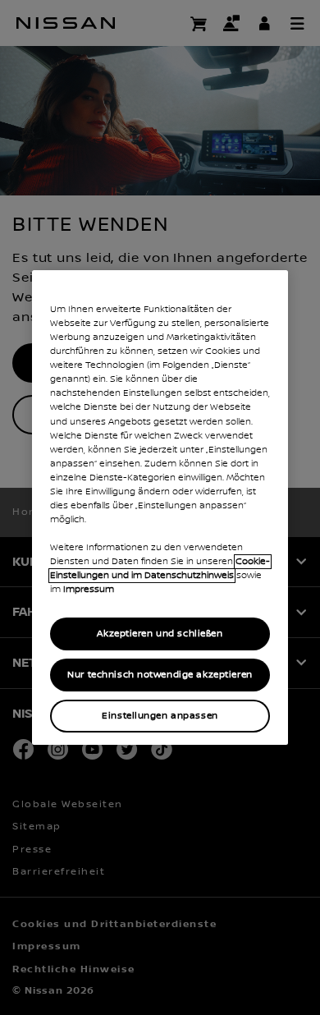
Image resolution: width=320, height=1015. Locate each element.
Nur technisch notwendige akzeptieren (160, 674)
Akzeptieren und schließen (159, 633)
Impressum (88, 589)
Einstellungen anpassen (160, 715)
